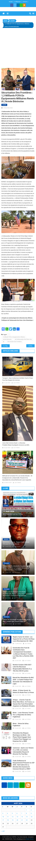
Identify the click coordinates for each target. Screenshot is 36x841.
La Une (6, 505)
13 (17, 816)
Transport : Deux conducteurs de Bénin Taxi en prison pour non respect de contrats (17, 379)
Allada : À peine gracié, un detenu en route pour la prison (23, 691)
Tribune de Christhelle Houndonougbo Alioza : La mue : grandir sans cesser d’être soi (18, 620)
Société (4, 104)
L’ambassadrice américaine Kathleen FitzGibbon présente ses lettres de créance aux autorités (31, 346)
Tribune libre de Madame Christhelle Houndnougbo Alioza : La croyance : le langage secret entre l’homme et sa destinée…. (18, 593)
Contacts (25, 1)
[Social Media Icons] (4, 785)
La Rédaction (17, 1)
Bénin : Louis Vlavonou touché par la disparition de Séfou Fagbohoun (23, 715)
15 (27, 816)
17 (3, 820)
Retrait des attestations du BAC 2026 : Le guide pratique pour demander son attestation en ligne (23, 681)
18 (8, 820)
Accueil (10, 1)
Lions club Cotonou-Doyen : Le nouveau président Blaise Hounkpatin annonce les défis (15, 444)
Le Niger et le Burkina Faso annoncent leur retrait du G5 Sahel (7, 346)
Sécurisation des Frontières (14, 341)
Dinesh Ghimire (30, 839)
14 (22, 816)
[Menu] (8, 13)
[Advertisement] (18, 48)
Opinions (6, 539)
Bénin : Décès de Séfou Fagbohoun (21, 724)
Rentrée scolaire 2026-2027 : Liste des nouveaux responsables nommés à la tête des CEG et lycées (22, 668)
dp (3, 341)
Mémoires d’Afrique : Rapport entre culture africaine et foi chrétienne (16, 543)
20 (17, 820)
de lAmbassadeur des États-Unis (23, 339)
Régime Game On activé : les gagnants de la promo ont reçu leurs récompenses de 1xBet (23, 639)
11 (8, 816)
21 (22, 820)
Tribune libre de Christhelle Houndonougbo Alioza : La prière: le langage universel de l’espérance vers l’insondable (16, 568)
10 (3, 816)
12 (12, 816)
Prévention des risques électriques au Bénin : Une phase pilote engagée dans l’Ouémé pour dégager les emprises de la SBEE (22, 737)
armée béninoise (7, 339)
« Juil (2, 831)
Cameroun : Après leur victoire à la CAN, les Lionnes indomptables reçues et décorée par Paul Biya (23, 751)
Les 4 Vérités (16, 382)
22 (27, 820)
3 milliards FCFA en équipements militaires (14, 337)
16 (31, 816)
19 (12, 820)
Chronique (6, 563)
